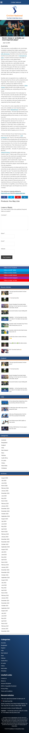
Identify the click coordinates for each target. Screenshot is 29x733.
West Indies (4, 465)
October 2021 (4, 605)
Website (3, 248)
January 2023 (4, 567)
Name (3, 233)
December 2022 (5, 570)
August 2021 (4, 610)
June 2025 (4, 495)
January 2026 (4, 490)
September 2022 (5, 577)
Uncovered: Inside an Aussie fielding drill (11, 708)
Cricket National (16, 2)
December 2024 (5, 508)
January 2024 (4, 536)
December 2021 (5, 600)
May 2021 (3, 618)
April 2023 (4, 559)
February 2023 (5, 564)
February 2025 (5, 503)
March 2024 (4, 531)
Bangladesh (4, 442)
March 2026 (4, 485)
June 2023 (4, 554)
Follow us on (10, 267)
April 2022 (4, 590)
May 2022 (3, 587)
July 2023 (3, 552)
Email (3, 241)
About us (3, 681)
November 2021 (5, 603)
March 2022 (4, 592)
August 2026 (4, 478)
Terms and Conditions (6, 691)
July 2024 (3, 521)
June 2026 (4, 483)
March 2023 (4, 562)
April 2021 (4, 621)
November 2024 (5, 511)
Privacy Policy (4, 688)
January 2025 (4, 506)
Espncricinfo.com (5, 193)
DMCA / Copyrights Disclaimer (8, 686)
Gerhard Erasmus (5, 152)
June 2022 (4, 585)
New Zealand (4, 450)
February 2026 (5, 488)
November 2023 (5, 541)
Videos (3, 463)
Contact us (4, 678)
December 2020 (5, 631)
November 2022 (5, 572)
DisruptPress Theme (20, 728)
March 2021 (4, 623)
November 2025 (5, 493)
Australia (4, 46)
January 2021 (4, 628)
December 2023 (5, 539)
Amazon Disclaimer (6, 683)
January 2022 (4, 598)
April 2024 (4, 529)
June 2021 (4, 615)
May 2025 (3, 498)
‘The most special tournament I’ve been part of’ (13, 698)
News (2, 452)
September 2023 (5, 546)
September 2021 (5, 608)
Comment (4, 215)
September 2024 (5, 516)
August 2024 (4, 518)
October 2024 (4, 513)
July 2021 (3, 613)
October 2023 (4, 544)
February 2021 (5, 626)
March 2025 (4, 501)
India (2, 447)
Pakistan (3, 455)
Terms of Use (22, 724)
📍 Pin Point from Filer (6, 701)
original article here (20, 193)
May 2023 (3, 557)
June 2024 (4, 524)
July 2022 (3, 582)
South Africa (4, 458)
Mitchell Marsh (14, 109)
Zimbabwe (4, 468)
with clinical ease (5, 54)
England (3, 445)
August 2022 (4, 580)
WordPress (12, 728)
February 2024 (5, 534)
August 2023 (4, 549)
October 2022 (4, 575)
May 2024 (3, 526)
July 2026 (3, 480)
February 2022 (5, 595)
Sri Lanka (3, 460)
